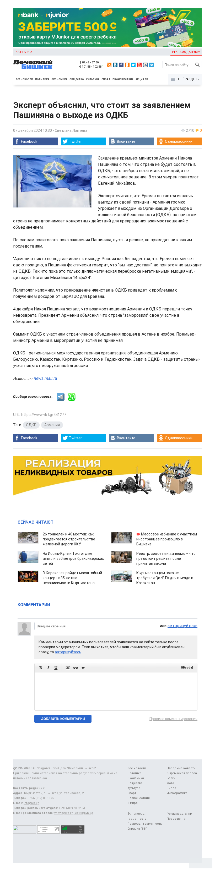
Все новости (24, 79)
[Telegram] (151, 65)
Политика (42, 79)
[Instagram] (145, 65)
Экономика (59, 79)
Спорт (105, 79)
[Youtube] (139, 65)
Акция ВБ (142, 79)
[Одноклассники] (127, 65)
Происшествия (122, 79)
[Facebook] (121, 65)
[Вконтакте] (115, 65)
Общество (76, 79)
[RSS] (109, 65)
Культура (92, 79)
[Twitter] (133, 65)
